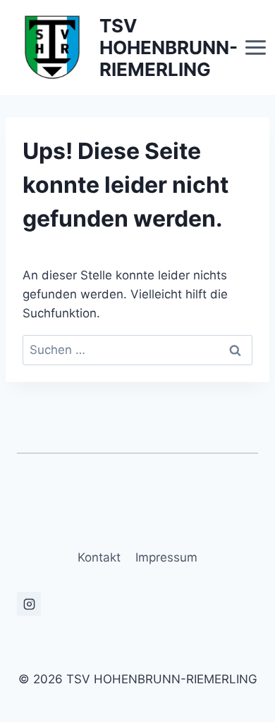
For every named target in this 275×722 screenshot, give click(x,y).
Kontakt (99, 557)
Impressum (166, 557)
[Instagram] (29, 604)
